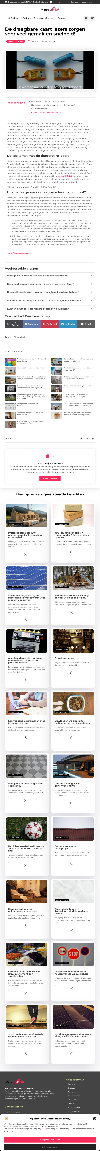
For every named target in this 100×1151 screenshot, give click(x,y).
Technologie (20, 337)
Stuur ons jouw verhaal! (50, 463)
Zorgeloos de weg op (67, 658)
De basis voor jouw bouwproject (65, 847)
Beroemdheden (74, 1096)
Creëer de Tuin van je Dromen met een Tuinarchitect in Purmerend (78, 405)
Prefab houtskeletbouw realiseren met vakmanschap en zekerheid (31, 378)
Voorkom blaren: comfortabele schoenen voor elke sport (25, 1035)
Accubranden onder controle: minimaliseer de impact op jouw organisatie (25, 660)
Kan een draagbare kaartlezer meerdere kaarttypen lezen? (50, 284)
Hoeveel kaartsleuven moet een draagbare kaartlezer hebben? (50, 292)
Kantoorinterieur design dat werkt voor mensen (78, 387)
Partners (27, 18)
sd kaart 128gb (65, 176)
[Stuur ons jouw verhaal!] (50, 455)
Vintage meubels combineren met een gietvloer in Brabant (78, 378)
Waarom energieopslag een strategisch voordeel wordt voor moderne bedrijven (26, 597)
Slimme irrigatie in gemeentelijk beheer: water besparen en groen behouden (31, 397)
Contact (62, 18)
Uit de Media (72, 1100)
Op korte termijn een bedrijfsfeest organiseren (31, 360)
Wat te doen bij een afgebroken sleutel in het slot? (30, 422)
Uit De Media (14, 18)
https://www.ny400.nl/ (18, 253)
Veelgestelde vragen (40, 109)
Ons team (50, 18)
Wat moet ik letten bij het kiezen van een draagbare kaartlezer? (50, 300)
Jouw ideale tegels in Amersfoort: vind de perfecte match (71, 911)
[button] (94, 1119)
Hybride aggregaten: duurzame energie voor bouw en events (73, 1035)
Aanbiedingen (16, 41)
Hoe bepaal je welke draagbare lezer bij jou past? (53, 105)
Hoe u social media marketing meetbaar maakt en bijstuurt (30, 387)
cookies (45, 1129)
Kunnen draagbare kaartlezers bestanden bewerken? (50, 308)
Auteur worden (74, 1108)
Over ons (38, 18)
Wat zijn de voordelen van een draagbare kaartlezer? (50, 275)
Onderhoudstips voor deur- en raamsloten (30, 414)
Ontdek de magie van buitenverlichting (67, 784)
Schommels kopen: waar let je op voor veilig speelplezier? (72, 596)
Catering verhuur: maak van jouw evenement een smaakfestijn (24, 973)
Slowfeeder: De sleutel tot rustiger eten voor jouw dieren (72, 722)
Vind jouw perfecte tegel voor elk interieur (25, 784)
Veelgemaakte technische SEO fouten (30, 405)
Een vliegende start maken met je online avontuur (26, 722)
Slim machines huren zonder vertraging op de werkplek (76, 396)
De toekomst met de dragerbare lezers (49, 101)
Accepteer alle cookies (50, 1140)
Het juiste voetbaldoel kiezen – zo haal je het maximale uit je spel (26, 848)
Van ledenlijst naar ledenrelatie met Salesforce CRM (79, 369)
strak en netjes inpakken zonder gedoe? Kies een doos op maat (77, 414)
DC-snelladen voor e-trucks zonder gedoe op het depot (78, 360)
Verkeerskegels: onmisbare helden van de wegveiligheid (71, 972)
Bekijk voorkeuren (50, 1147)
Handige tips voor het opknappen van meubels (22, 910)
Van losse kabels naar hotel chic (30, 368)
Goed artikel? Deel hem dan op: (47, 112)
